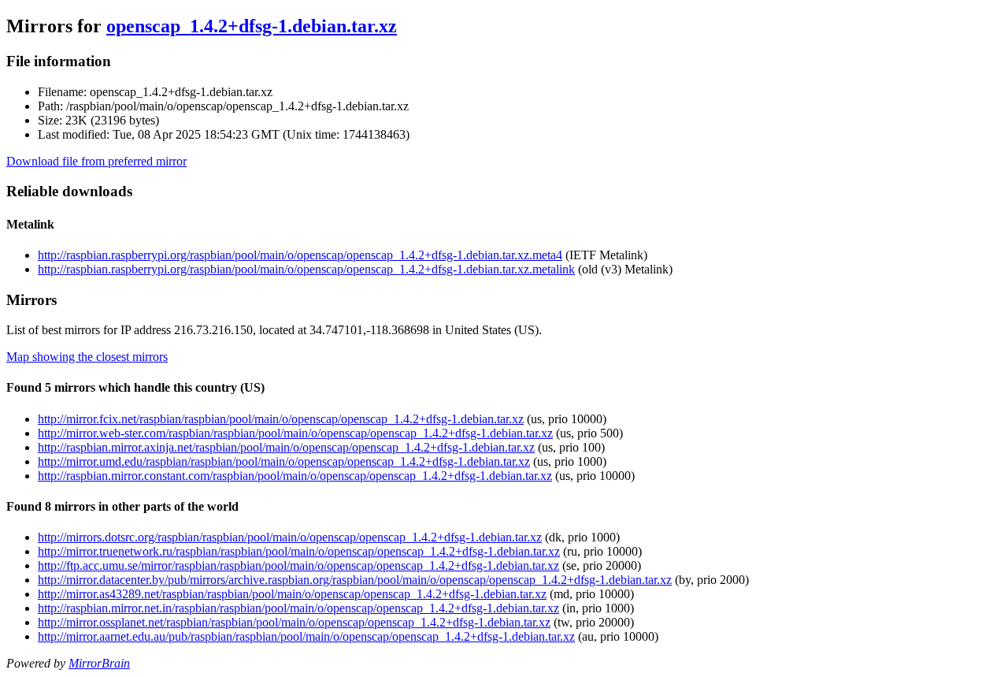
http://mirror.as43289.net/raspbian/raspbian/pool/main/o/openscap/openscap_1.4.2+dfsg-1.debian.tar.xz (292, 594)
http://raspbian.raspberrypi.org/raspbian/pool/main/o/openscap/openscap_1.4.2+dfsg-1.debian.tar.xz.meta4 (300, 255)
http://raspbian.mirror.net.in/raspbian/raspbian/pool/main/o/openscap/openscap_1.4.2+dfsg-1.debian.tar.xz (298, 608)
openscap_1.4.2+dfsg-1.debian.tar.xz (251, 26)
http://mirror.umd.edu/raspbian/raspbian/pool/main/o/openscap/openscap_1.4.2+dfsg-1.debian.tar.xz (284, 461)
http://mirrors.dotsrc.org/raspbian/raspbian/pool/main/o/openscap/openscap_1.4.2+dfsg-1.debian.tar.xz (290, 537)
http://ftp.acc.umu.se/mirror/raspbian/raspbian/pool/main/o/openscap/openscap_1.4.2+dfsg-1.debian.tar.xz (298, 565)
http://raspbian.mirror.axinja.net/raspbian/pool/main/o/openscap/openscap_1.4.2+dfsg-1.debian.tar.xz (286, 447)
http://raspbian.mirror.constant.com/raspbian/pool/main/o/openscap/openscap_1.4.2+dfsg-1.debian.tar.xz (295, 475)
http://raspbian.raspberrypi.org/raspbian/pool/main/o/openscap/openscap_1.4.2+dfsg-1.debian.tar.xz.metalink (306, 269)
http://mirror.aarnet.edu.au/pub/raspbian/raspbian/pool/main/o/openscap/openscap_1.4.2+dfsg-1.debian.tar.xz (306, 636)
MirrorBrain (99, 663)
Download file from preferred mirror (96, 161)
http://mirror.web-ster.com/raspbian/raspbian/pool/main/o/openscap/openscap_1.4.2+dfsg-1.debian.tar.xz (295, 433)
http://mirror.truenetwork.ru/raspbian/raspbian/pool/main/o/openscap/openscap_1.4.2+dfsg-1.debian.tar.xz (299, 551)
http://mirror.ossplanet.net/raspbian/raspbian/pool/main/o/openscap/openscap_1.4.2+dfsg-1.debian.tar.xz (294, 622)
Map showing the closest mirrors (87, 356)
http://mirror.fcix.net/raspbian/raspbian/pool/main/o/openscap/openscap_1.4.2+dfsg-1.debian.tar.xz (281, 419)
